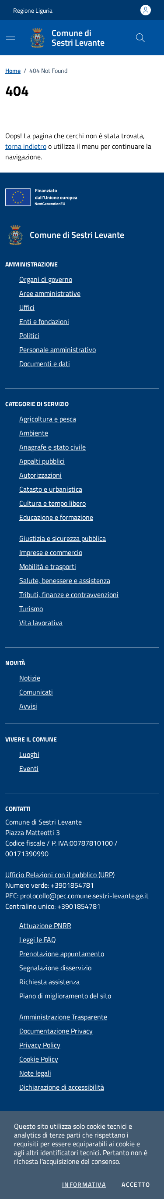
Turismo (31, 608)
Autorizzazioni (40, 475)
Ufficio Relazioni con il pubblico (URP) (60, 874)
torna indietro (25, 146)
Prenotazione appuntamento (61, 953)
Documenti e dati (44, 363)
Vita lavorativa (41, 622)
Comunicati (36, 692)
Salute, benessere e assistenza (64, 580)
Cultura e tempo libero (52, 503)
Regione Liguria (32, 10)
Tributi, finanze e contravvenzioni (69, 594)
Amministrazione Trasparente (63, 1017)
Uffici (27, 307)
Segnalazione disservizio (55, 967)
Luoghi (29, 754)
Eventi (28, 768)
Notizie (29, 678)
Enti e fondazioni (44, 321)
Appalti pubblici (42, 461)
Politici (29, 335)
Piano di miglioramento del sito (65, 995)
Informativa (84, 1184)
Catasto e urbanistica (50, 489)
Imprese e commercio (50, 552)
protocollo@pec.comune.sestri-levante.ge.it (84, 895)
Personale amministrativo (57, 349)
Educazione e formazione (56, 517)
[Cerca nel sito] (140, 37)
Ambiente (33, 433)
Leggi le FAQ (37, 939)
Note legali (35, 1073)
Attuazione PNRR (45, 925)
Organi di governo (45, 279)
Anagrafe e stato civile (52, 447)
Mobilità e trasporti (47, 566)
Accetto (136, 1184)
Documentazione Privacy (56, 1031)
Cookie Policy (38, 1059)
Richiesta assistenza (49, 981)
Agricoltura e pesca (47, 419)
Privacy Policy (39, 1045)
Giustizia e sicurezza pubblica (62, 538)
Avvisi (28, 706)
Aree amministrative (49, 293)
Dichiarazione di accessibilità (61, 1087)
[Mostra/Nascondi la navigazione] (10, 37)
